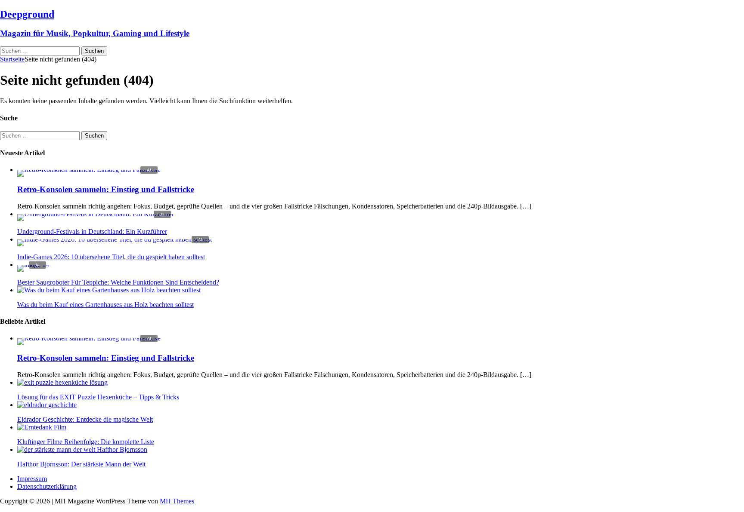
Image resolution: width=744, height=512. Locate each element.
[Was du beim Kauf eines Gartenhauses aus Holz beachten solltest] (109, 290)
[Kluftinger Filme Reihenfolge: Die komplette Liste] (41, 427)
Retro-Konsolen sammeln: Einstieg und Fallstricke (105, 189)
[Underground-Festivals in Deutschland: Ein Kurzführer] (95, 214)
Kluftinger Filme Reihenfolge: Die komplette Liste (85, 441)
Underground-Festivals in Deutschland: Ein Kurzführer (92, 231)
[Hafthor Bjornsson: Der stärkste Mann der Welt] (82, 449)
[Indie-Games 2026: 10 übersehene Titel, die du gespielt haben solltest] (114, 239)
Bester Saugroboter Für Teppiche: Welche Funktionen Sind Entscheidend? (118, 282)
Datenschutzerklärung (47, 486)
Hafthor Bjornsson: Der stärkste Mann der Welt (81, 464)
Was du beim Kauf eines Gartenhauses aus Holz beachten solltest (105, 304)
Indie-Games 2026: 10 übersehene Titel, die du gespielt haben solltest (111, 257)
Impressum (32, 478)
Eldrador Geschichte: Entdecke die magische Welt (85, 419)
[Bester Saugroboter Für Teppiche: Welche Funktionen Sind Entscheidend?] (33, 264)
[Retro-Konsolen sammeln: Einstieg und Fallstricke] (89, 169)
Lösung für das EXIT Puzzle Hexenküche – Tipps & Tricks (98, 397)
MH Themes (177, 501)
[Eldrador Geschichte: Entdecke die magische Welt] (47, 404)
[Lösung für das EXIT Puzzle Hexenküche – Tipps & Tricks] (62, 382)
